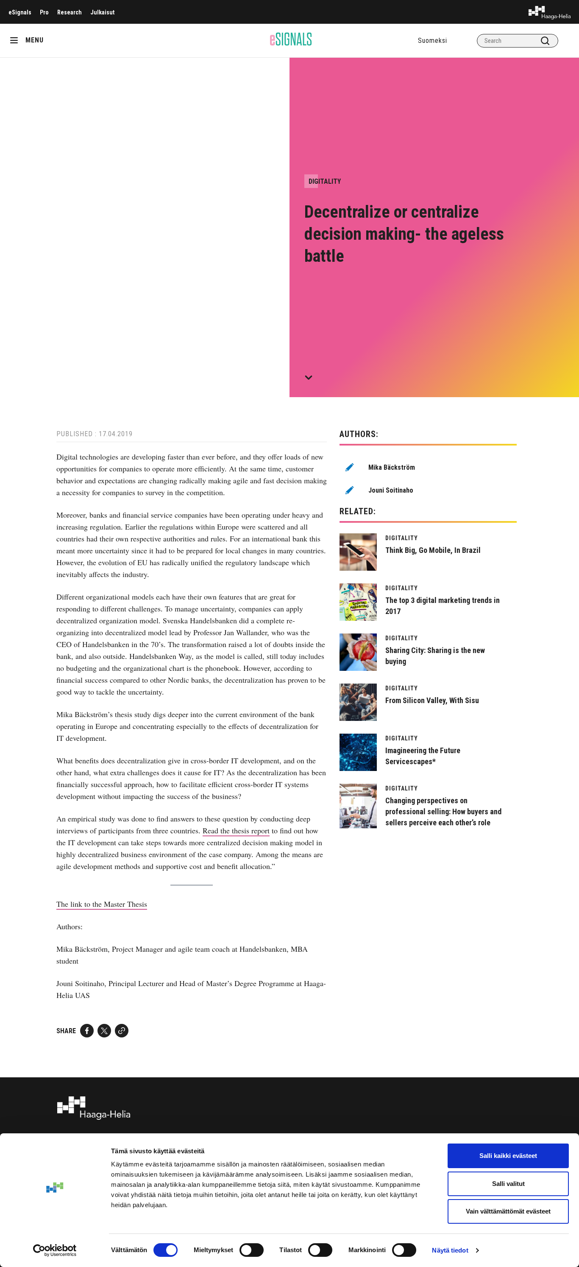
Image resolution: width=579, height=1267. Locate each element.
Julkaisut (102, 12)
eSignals (19, 12)
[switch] (251, 1250)
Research (69, 12)
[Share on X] (104, 1030)
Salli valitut (508, 1183)
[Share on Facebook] (87, 1030)
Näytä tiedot (450, 1250)
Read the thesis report (236, 830)
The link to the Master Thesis (101, 904)
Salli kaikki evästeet (508, 1155)
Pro (44, 12)
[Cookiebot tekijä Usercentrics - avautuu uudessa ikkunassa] (55, 1250)
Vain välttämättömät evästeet (508, 1211)
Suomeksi (432, 40)
